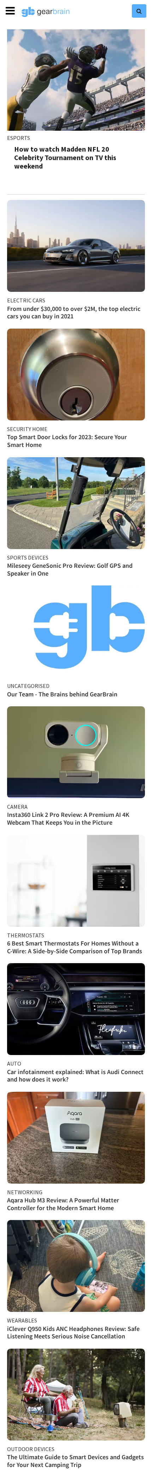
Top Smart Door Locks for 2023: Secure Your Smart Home (67, 441)
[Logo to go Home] (45, 12)
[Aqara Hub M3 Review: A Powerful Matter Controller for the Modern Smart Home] (76, 1138)
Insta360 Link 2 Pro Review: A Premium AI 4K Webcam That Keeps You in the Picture (68, 818)
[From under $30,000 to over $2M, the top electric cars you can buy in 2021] (76, 246)
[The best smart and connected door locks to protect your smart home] (76, 374)
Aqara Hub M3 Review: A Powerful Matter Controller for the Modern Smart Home (63, 1204)
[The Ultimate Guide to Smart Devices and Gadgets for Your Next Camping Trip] (76, 1394)
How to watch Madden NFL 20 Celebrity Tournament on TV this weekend (65, 157)
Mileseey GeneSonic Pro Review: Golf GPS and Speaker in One (70, 569)
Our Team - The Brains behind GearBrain (62, 694)
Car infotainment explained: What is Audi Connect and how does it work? (75, 1076)
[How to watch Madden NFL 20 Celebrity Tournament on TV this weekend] (76, 80)
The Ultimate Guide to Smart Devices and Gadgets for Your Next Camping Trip (75, 1461)
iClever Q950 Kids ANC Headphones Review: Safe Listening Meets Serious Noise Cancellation (73, 1332)
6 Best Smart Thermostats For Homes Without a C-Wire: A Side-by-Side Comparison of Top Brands (74, 947)
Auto (14, 1063)
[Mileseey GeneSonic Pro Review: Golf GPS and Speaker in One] (76, 503)
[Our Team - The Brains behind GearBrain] (76, 631)
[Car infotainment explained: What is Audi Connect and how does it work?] (76, 1009)
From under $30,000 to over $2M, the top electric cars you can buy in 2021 (73, 312)
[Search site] (139, 11)
